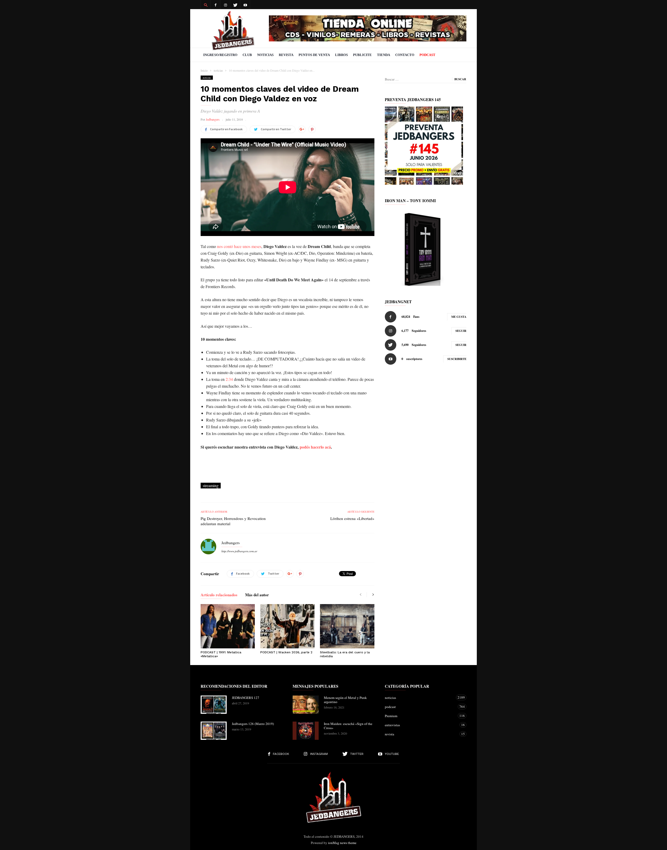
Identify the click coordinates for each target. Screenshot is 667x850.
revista (420, 733)
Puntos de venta (314, 55)
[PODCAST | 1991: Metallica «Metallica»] (228, 626)
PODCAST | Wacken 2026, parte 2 (286, 652)
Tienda (383, 55)
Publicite (362, 55)
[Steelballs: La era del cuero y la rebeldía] (347, 626)
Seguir (460, 331)
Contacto (404, 55)
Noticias (265, 55)
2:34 (229, 379)
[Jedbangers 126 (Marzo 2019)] (214, 731)
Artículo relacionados (219, 595)
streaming (211, 485)
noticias (207, 77)
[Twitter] (235, 4)
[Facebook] (215, 4)
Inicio (204, 70)
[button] (206, 5)
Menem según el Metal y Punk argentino (345, 699)
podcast (420, 706)
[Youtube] (245, 4)
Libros (341, 55)
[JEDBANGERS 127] (214, 705)
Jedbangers (213, 119)
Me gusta (458, 317)
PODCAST (427, 55)
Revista (286, 55)
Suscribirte (456, 359)
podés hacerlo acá (315, 447)
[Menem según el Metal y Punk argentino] (306, 705)
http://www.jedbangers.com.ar (239, 551)
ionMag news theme (342, 842)
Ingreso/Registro (220, 55)
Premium (420, 715)
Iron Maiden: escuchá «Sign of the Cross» (348, 725)
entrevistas (420, 724)
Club (247, 55)
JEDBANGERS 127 (245, 697)
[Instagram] (225, 4)
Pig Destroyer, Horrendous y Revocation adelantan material (233, 521)
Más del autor (257, 595)
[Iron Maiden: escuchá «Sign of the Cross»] (306, 731)
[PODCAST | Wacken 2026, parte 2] (287, 626)
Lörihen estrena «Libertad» (352, 518)
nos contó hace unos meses (239, 246)
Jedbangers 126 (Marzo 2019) (253, 723)
